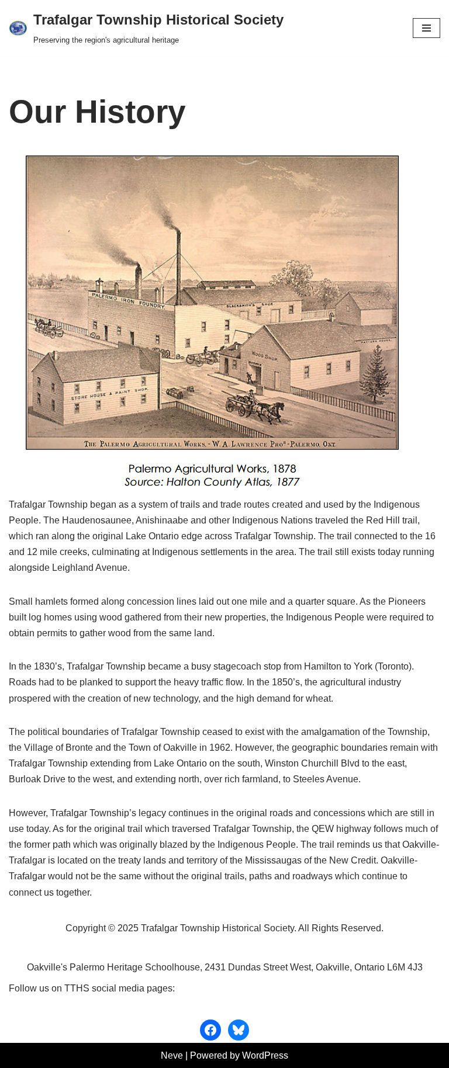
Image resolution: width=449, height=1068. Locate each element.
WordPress (265, 1055)
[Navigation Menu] (426, 28)
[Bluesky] (238, 1030)
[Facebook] (210, 1030)
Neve (172, 1055)
